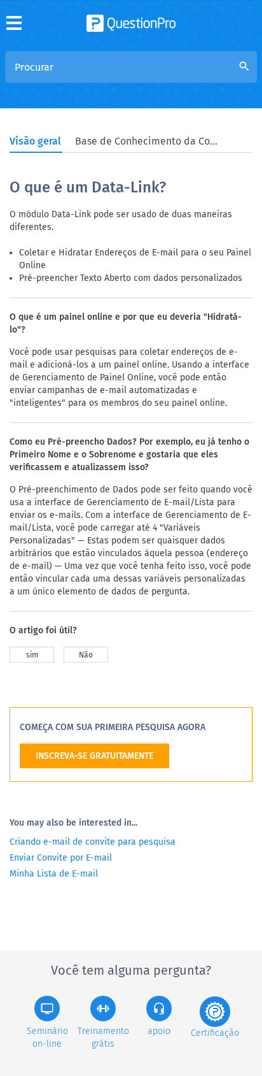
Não (86, 654)
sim (32, 654)
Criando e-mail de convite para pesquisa (93, 841)
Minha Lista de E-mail (54, 873)
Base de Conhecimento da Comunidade (148, 141)
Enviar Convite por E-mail (61, 857)
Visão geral (35, 141)
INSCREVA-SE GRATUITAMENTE (94, 755)
